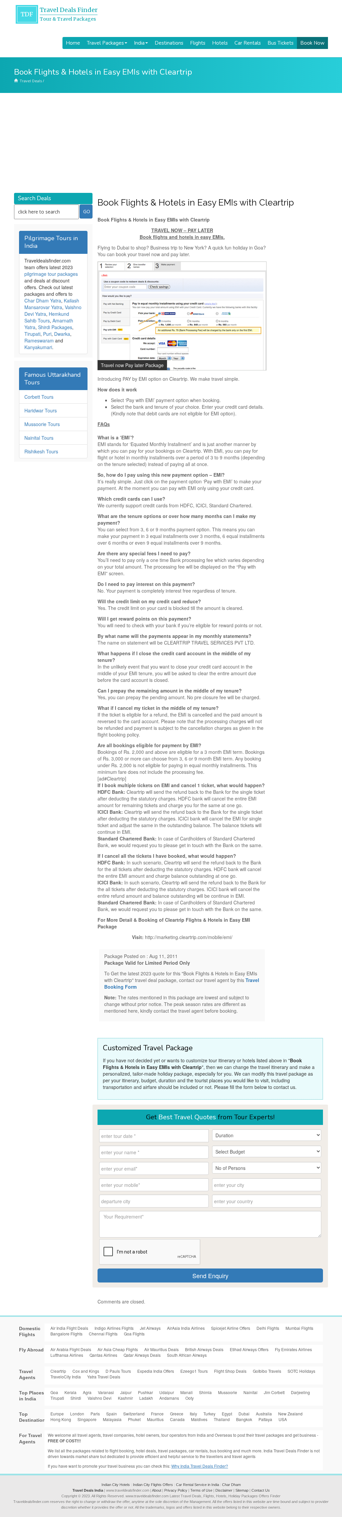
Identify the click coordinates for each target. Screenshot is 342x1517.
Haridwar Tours (40, 410)
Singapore (87, 1419)
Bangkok (244, 1419)
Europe (57, 1413)
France (157, 1413)
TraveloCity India (65, 1376)
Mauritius (155, 1419)
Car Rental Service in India (197, 1485)
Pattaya (265, 1419)
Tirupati (32, 333)
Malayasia (112, 1419)
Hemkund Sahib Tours (46, 317)
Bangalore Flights (66, 1333)
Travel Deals (31, 80)
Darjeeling (300, 1392)
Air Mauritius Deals (161, 1349)
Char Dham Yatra (42, 300)
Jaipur (126, 1392)
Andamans (169, 1398)
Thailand (222, 1419)
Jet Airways (150, 1328)
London (77, 1413)
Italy (193, 1413)
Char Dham (231, 1485)
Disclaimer (223, 1490)
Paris (95, 1413)
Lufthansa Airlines (66, 1355)
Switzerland (134, 1413)
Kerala (70, 1392)
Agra (87, 1392)
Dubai (243, 1413)
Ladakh (146, 1398)
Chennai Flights (103, 1333)
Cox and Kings (85, 1371)
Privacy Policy (175, 1490)
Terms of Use (201, 1490)
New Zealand (290, 1413)
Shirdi (75, 1398)
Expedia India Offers (155, 1371)
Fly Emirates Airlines (293, 1349)
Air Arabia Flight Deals (70, 1349)
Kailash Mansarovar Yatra (51, 303)
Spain (111, 1413)
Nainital (250, 1392)
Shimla (205, 1392)
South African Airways (187, 1355)
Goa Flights (134, 1333)
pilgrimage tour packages (51, 273)
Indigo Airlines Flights (114, 1328)
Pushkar (145, 1392)
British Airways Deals (204, 1349)
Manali (186, 1392)
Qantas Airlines (103, 1355)
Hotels (220, 43)
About (156, 1490)
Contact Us (260, 1490)
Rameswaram (39, 340)
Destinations (169, 43)
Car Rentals (247, 43)
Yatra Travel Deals (103, 1376)
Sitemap (241, 1490)
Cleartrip (58, 1371)
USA (283, 1419)
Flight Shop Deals (230, 1371)
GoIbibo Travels (267, 1371)
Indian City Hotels (116, 1485)
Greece (176, 1413)
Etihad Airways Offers (249, 1349)
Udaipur (166, 1392)
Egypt (227, 1413)
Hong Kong (60, 1419)
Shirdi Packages (55, 327)
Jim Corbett (274, 1392)
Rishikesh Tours (41, 451)
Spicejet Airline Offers (230, 1328)
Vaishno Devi (100, 1398)
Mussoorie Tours (42, 424)
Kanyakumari (38, 347)
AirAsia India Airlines (186, 1328)
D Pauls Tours (118, 1371)
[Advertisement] (171, 143)
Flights (197, 43)
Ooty (189, 1398)
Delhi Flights (267, 1328)
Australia (264, 1413)
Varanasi (106, 1392)
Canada (177, 1419)
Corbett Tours (38, 396)
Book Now (312, 43)
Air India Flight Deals (69, 1328)
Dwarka (62, 333)
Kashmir (125, 1398)
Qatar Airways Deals (142, 1355)
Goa (54, 1392)
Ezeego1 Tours (194, 1371)
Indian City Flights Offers (153, 1485)
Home (73, 43)
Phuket (134, 1419)
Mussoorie (227, 1392)
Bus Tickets (281, 43)
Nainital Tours (38, 437)
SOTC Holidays (301, 1371)
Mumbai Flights (299, 1328)
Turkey (209, 1413)
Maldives (199, 1419)
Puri (47, 333)
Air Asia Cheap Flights (118, 1349)
